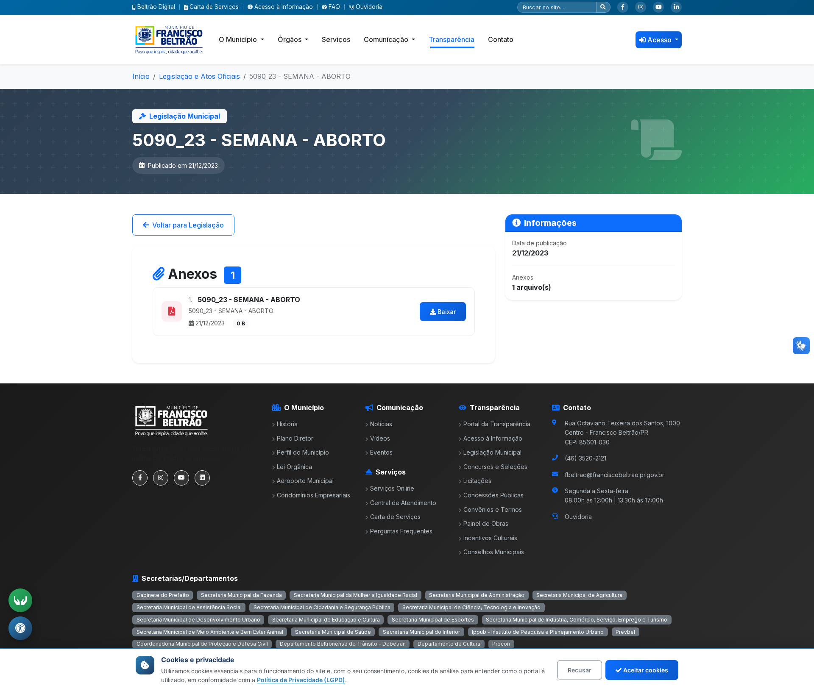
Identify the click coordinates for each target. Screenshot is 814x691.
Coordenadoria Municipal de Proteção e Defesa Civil (202, 644)
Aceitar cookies (645, 670)
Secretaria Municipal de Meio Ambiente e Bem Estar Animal (210, 632)
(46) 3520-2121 (585, 458)
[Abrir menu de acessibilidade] (20, 628)
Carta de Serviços (214, 6)
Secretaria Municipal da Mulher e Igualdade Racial (355, 595)
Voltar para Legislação (188, 225)
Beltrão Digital (156, 6)
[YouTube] (658, 7)
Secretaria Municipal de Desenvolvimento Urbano (198, 619)
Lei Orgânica (294, 466)
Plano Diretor (295, 438)
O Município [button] (239, 39)
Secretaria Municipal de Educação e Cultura (326, 619)
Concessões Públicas (493, 495)
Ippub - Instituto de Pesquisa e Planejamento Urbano (538, 632)
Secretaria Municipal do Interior (421, 632)
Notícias (381, 423)
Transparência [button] (451, 39)
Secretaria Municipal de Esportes (433, 619)
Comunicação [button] (387, 39)
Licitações (477, 480)
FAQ (334, 6)
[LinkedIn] (676, 7)
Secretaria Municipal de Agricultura (579, 595)
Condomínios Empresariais (313, 495)
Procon (501, 644)
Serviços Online (392, 488)
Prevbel (625, 632)
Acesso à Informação (283, 6)
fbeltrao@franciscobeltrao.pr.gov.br (614, 474)
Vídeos (380, 438)
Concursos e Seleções (495, 466)
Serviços (336, 39)
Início (141, 76)
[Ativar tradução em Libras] (20, 600)
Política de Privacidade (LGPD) (301, 679)
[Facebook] (622, 7)
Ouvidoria (369, 6)
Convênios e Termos (492, 509)
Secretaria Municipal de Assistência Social (189, 607)
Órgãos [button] (290, 39)
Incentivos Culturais (490, 537)
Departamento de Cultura (449, 644)
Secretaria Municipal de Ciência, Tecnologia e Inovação (471, 607)
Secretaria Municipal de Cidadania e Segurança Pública (322, 607)
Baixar (447, 311)
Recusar (579, 670)
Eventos (381, 452)
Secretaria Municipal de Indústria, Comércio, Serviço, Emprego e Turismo (576, 619)
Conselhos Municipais (493, 551)
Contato (500, 39)
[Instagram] (640, 7)
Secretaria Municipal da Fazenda (241, 595)
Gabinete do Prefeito (163, 595)
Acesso (660, 40)
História (287, 423)
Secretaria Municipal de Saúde (333, 632)
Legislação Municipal (492, 452)
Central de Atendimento (403, 502)
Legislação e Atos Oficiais (199, 76)
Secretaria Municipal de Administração (476, 595)
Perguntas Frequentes (401, 531)
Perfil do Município (303, 452)
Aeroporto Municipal (305, 480)
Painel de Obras (485, 523)
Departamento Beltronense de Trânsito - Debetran (343, 644)
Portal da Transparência (496, 423)
